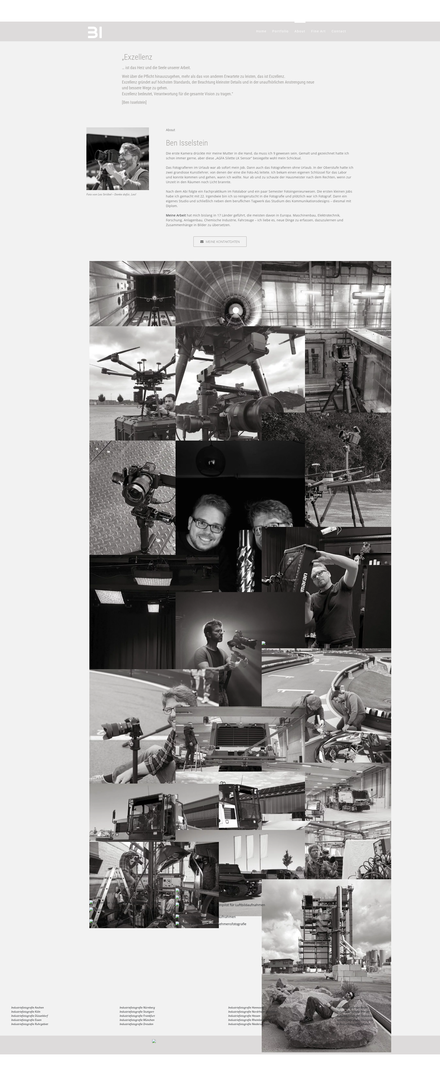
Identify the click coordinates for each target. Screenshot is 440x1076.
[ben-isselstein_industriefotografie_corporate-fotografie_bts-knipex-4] (326, 823)
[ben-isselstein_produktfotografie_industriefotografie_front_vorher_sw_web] (240, 709)
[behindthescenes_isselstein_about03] (194, 898)
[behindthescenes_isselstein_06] (124, 921)
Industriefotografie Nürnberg (137, 1007)
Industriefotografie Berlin (352, 1007)
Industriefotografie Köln (25, 1012)
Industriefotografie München (137, 1020)
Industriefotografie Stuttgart (137, 1012)
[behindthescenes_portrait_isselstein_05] (206, 890)
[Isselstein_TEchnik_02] (326, 415)
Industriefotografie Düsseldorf (29, 1016)
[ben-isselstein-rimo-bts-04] (154, 671)
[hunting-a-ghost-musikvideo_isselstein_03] (326, 529)
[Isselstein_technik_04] (326, 263)
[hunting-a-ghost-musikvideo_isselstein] (240, 594)
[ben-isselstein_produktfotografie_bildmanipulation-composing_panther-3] (154, 786)
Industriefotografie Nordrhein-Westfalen (252, 1012)
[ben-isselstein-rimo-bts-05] (326, 651)
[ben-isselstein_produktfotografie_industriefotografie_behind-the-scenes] (326, 765)
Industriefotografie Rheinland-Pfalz (249, 1020)
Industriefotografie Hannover (246, 1007)
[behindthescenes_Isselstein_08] (131, 909)
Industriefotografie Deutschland (356, 1016)
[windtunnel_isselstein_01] (240, 263)
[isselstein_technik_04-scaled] (240, 328)
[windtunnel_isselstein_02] (154, 263)
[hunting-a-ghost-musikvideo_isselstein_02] (154, 557)
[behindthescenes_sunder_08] (326, 881)
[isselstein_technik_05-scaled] (154, 328)
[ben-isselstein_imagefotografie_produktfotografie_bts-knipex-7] (154, 844)
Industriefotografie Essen (26, 1020)
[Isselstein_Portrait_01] (240, 443)
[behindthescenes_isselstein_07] (206, 917)
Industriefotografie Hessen (244, 1016)
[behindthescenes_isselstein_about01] (220, 905)
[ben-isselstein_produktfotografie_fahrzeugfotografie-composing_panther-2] (240, 774)
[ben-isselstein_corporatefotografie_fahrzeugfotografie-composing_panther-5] (240, 832)
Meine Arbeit (176, 215)
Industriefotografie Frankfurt (137, 1016)
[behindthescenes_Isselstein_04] (211, 924)
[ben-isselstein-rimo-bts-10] (288, 643)
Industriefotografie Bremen (353, 1012)
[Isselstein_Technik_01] (154, 443)
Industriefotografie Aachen (27, 1007)
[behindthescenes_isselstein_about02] (125, 902)
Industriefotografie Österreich (355, 1020)
